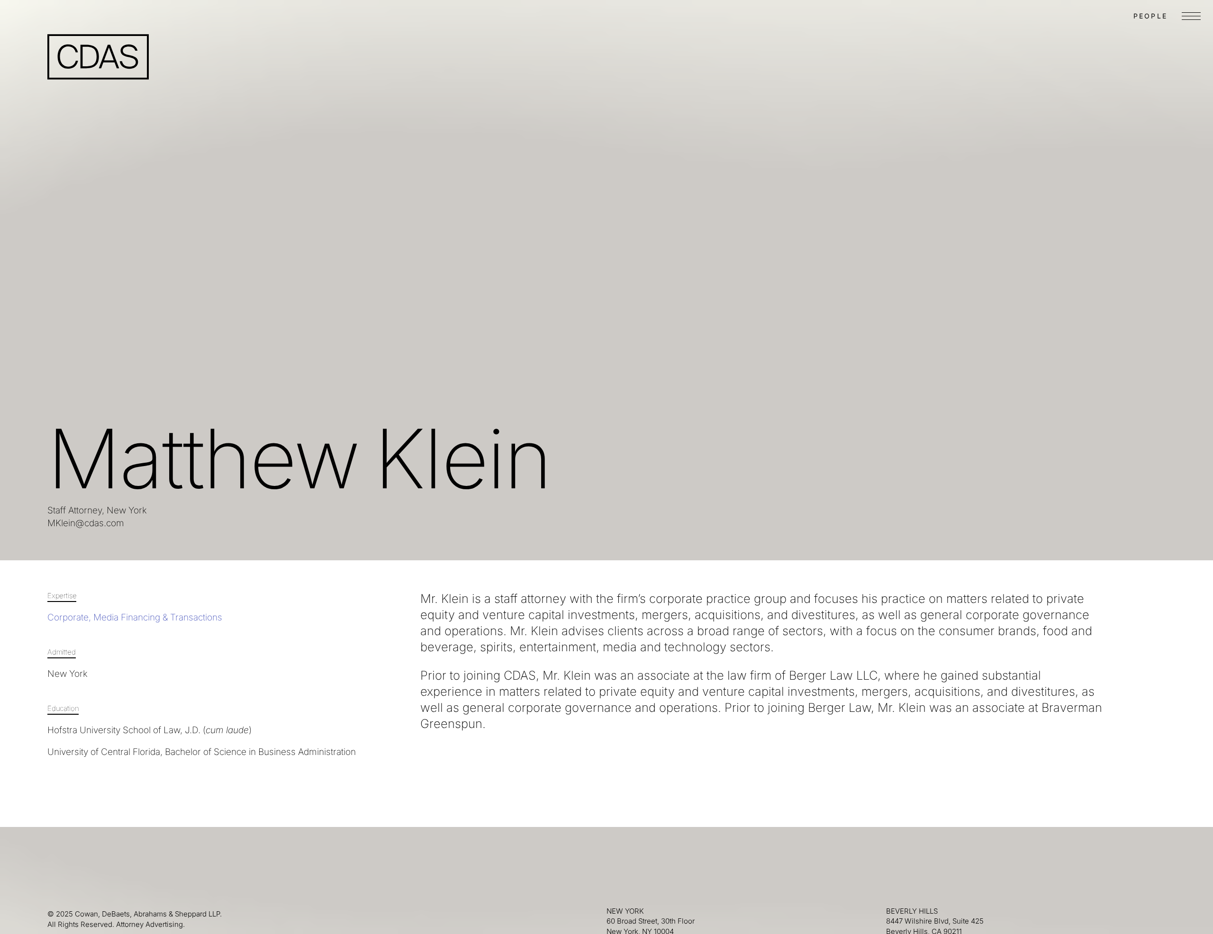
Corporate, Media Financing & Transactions (134, 617)
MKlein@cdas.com (85, 523)
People (1150, 16)
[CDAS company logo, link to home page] (98, 57)
